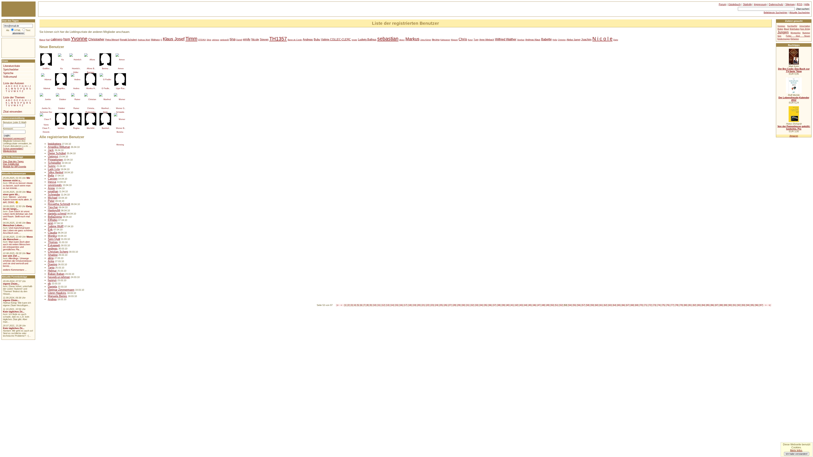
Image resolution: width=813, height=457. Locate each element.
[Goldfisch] (46, 60)
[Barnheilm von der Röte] (105, 119)
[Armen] (120, 60)
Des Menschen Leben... (17, 224)
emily (246, 39)
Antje (51, 261)
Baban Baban (56, 273)
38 (499, 305)
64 (614, 305)
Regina (76, 128)
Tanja (51, 267)
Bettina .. (106, 68)
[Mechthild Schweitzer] (90, 119)
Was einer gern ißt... (17, 193)
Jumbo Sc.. (47, 108)
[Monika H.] (90, 80)
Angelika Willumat (59, 147)
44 (525, 305)
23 (432, 305)
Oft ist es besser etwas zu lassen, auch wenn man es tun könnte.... (18, 185)
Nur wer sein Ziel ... (16, 254)
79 (681, 305)
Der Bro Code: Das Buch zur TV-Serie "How (794, 70)
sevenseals (55, 185)
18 (410, 305)
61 (601, 305)
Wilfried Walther (505, 39)
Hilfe (807, 4)
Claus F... (46, 128)
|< (338, 305)
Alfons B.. (91, 68)
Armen (121, 68)
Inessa (52, 181)
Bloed (786, 29)
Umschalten (804, 26)
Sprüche (8, 73)
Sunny (52, 166)
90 (730, 305)
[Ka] (61, 60)
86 (712, 305)
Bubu (317, 39)
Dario (615, 40)
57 (583, 305)
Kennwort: (8, 128)
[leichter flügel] (61, 119)
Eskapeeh (54, 245)
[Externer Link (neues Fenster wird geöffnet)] (794, 63)
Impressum (760, 4)
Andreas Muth (144, 40)
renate (354, 40)
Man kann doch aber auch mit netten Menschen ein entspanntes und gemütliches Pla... (16, 246)
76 (667, 305)
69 (636, 305)
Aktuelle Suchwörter (799, 12)
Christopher (96, 39)
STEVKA (202, 40)
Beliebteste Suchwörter (775, 12)
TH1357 (278, 38)
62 (605, 305)
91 (734, 305)
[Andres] (75, 80)
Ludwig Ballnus (367, 39)
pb (49, 283)
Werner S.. (121, 108)
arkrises (215, 40)
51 (556, 305)
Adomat (46, 88)
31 (467, 305)
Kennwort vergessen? (14, 138)
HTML (17, 30)
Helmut (52, 270)
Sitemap (790, 4)
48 (543, 305)
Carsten (52, 178)
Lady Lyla (54, 169)
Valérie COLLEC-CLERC (336, 39)
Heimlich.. (76, 68)
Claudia (52, 232)
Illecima (436, 39)
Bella (51, 175)
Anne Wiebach (486, 39)
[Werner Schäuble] (120, 99)
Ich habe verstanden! (796, 454)
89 (725, 305)
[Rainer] (75, 99)
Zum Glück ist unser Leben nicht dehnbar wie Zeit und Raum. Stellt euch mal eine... (17, 215)
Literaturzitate (11, 65)
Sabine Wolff (56, 226)
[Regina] (75, 119)
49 (547, 305)
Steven (264, 39)
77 (672, 305)
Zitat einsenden (12, 111)
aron (50, 223)
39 (503, 305)
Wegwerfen (796, 33)
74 (659, 305)
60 (596, 305)
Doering (52, 264)
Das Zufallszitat (11, 164)
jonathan (53, 191)
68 (632, 305)
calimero (56, 39)
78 (676, 305)
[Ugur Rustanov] (120, 80)
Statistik (747, 4)
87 (716, 305)
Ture (476, 39)
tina (232, 39)
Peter (51, 200)
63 (610, 305)
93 (743, 305)
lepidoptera (54, 143)
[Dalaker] (61, 99)
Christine (562, 40)
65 (619, 305)
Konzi (470, 40)
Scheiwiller (54, 162)
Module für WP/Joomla (14, 166)
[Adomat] (46, 80)
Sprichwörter (10, 69)
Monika (52, 235)
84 (703, 305)
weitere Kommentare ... (15, 269)
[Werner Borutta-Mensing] (120, 119)
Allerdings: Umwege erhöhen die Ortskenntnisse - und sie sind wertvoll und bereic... (18, 262)
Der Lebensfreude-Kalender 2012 (793, 98)
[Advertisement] (14, 47)
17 (405, 305)
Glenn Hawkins (57, 293)
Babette (546, 39)
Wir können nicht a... (16, 179)
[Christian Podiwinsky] (90, 99)
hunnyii (52, 280)
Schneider (54, 194)
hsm (66, 39)
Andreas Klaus (532, 39)
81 (690, 305)
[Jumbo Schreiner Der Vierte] (46, 99)
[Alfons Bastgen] (90, 60)
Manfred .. (106, 108)
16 (401, 305)
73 (654, 305)
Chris (463, 39)
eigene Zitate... (11, 283)
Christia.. (91, 108)
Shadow (53, 254)
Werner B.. (121, 128)
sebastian (387, 38)
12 (383, 305)
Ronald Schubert (128, 39)
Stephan (520, 40)
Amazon (793, 136)
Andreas (308, 39)
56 (579, 305)
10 (374, 305)
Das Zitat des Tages (13, 161)
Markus (412, 39)
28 (454, 305)
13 (387, 305)
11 (379, 305)
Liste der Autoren (13, 83)
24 (436, 305)
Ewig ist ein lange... (17, 207)
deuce (402, 40)
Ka (61, 68)
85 (708, 305)
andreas (53, 248)
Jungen (783, 32)
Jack (51, 150)
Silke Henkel (55, 172)
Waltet (780, 29)
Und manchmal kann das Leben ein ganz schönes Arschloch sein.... (18, 230)
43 (521, 305)
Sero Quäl (54, 239)
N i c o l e (602, 38)
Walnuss (155, 39)
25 (441, 305)
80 (685, 305)
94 (748, 305)
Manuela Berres (57, 296)
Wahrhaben (795, 29)
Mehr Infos (796, 450)
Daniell (239, 40)
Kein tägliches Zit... (13, 311)
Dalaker (61, 108)
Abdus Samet (573, 39)
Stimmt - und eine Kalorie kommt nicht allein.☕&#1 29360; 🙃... (17, 200)
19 (414, 305)
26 (445, 305)
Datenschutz (776, 4)
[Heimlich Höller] (75, 60)
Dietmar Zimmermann (61, 289)
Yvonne (79, 38)
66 (623, 305)
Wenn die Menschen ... (18, 238)
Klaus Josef (174, 39)
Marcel (42, 40)
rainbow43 (224, 40)
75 (663, 305)
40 (507, 305)
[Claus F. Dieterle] (46, 119)
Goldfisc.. (47, 68)
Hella (555, 40)
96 (756, 305)
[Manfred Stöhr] (105, 99)
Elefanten (795, 39)
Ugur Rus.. (121, 88)
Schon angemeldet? (13, 148)
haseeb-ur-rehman (59, 277)
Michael (52, 197)
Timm (191, 38)
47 (539, 305)
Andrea (52, 299)
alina (51, 258)
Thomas (53, 242)
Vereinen (781, 26)
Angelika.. (61, 88)
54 (570, 305)
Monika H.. (91, 88)
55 (574, 305)
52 (561, 305)
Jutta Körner (425, 40)
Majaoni (454, 40)
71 (645, 305)
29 (459, 305)
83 (699, 305)
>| (769, 305)
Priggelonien (55, 159)
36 (490, 305)
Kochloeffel (792, 26)
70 (641, 305)
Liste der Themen (14, 97)
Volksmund (10, 76)
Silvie (209, 40)
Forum (722, 4)
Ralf (48, 40)
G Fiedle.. (106, 88)
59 (592, 305)
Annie (51, 188)
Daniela (52, 286)
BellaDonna (55, 216)
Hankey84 (54, 210)
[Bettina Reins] (105, 60)
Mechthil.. (91, 128)
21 (423, 305)
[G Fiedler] (105, 80)
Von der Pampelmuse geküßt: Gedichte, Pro (793, 127)
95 (752, 305)
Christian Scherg (58, 251)
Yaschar (53, 207)
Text (28, 30)
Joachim (586, 39)
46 (534, 305)
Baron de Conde (295, 40)
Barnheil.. (106, 128)
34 (481, 305)
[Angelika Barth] (61, 80)
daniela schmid (57, 213)
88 (721, 305)
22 (427, 305)
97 (761, 305)
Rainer (76, 108)
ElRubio (52, 220)
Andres (76, 88)
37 (494, 305)
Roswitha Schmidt (59, 204)
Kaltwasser (445, 40)
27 (450, 305)
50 (552, 305)
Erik (50, 229)
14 (392, 305)
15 (396, 305)
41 (512, 305)
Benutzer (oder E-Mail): (15, 122)
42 (516, 305)
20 (419, 305)
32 (472, 305)
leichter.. (61, 128)
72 (650, 305)
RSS (799, 4)
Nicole (255, 39)
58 (587, 305)
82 (694, 305)
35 (485, 305)
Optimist (53, 156)
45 (530, 305)
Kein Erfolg (805, 29)
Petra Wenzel (112, 39)
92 (739, 305)
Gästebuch (734, 4)
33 (476, 305)
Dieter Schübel (57, 153)
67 (627, 305)
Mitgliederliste (10, 151)
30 (463, 305)
